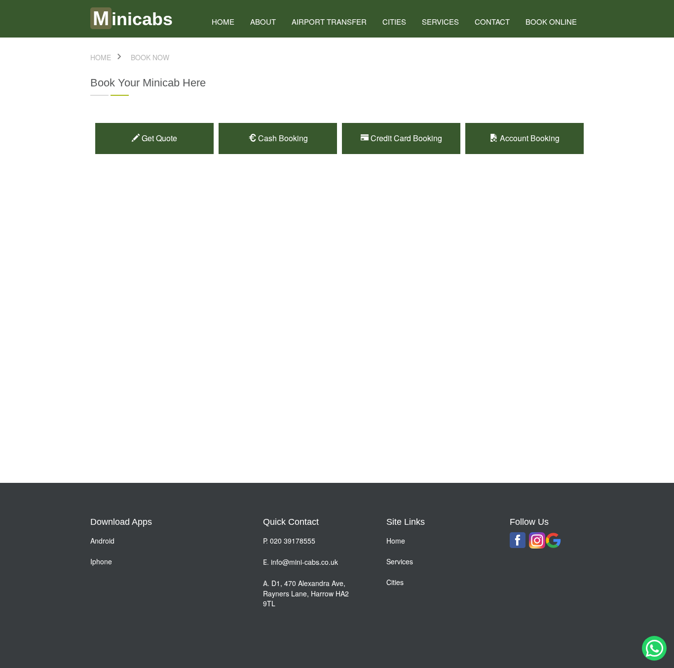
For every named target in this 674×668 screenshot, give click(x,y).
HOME (223, 21)
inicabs (133, 19)
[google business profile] (553, 540)
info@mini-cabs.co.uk (304, 562)
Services (440, 21)
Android (102, 541)
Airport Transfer (329, 21)
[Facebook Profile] (518, 540)
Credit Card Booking (405, 138)
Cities (394, 21)
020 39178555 (292, 541)
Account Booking (529, 138)
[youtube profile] (537, 540)
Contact (492, 21)
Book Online (551, 21)
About (263, 21)
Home (395, 541)
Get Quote (158, 138)
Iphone (101, 561)
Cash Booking (282, 138)
